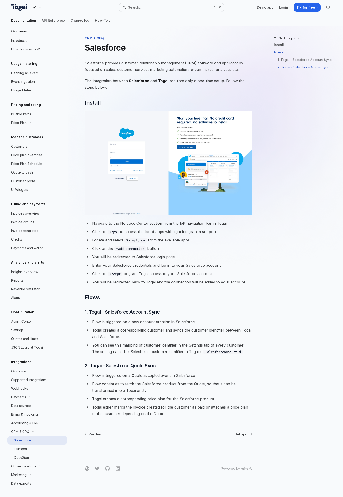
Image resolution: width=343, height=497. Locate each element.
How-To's (103, 20)
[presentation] (41, 261)
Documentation (23, 20)
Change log (79, 20)
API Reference (53, 20)
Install (279, 45)
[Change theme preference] (328, 7)
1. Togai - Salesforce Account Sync (305, 60)
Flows (279, 52)
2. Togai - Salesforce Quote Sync (303, 67)
